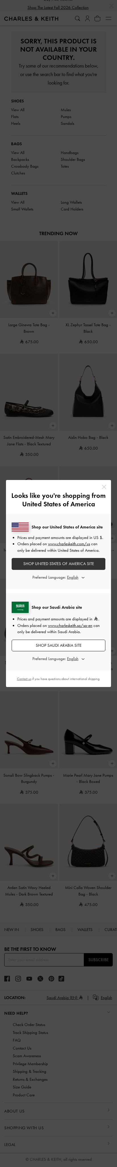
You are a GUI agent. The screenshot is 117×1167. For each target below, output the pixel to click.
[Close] (104, 487)
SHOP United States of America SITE (58, 563)
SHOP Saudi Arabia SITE (59, 645)
